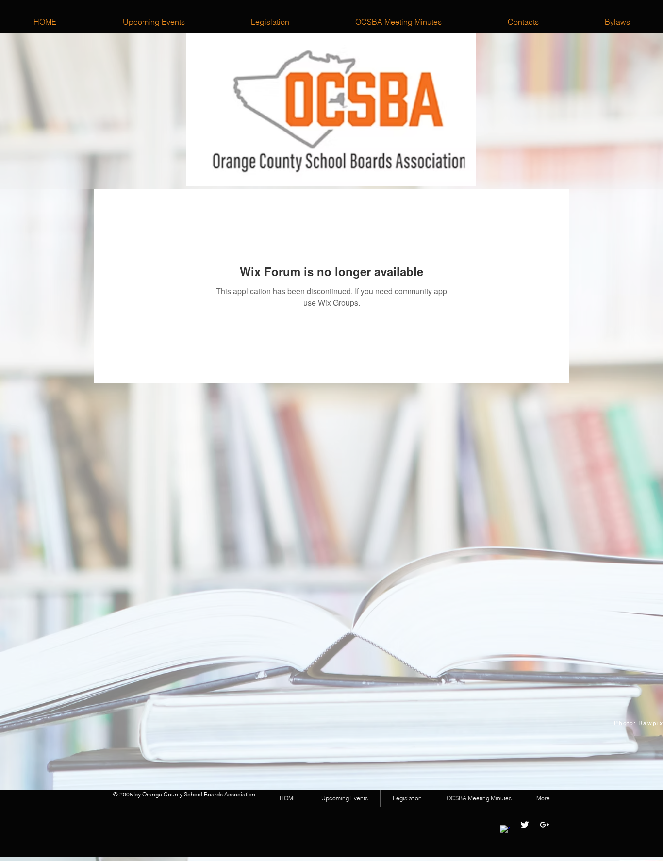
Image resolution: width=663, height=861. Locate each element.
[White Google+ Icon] (544, 824)
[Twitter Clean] (525, 824)
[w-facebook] (505, 830)
